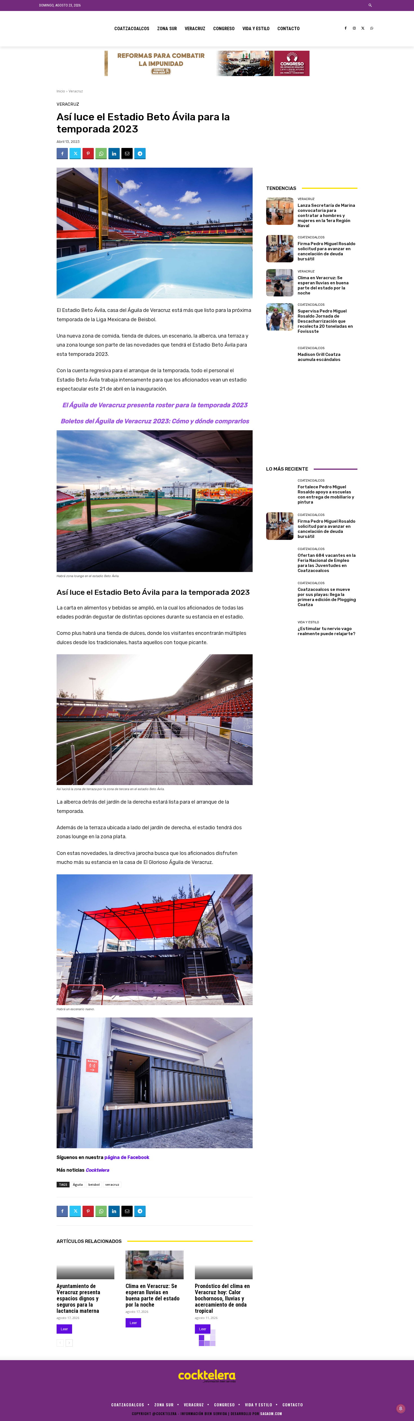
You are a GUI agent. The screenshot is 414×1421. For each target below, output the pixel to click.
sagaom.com (271, 1413)
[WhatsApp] (371, 28)
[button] (370, 5)
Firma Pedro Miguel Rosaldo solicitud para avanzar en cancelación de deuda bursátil (326, 251)
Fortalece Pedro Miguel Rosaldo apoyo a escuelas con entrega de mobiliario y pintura (326, 494)
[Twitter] (363, 28)
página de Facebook (126, 1157)
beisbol (94, 1184)
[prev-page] (60, 1343)
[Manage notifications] (400, 1408)
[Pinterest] (88, 153)
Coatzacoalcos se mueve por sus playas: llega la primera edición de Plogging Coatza (327, 597)
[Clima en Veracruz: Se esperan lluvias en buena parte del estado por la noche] (154, 1265)
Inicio (61, 91)
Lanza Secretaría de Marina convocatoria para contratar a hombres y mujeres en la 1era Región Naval (326, 215)
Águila (78, 1184)
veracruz (112, 1184)
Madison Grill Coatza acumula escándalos (319, 357)
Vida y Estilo (308, 622)
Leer (64, 1329)
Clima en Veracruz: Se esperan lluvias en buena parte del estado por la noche (152, 1295)
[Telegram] (140, 153)
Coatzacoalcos (311, 237)
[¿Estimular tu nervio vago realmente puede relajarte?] (279, 628)
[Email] (127, 153)
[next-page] (69, 1343)
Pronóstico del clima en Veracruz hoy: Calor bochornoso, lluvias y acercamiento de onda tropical (222, 1298)
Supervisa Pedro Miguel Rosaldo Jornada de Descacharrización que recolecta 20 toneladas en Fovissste (325, 321)
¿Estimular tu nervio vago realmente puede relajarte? (326, 631)
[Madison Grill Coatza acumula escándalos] (279, 354)
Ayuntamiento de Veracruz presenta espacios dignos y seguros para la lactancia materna (78, 1298)
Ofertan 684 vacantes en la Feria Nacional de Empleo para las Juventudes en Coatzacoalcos (327, 563)
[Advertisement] (311, 137)
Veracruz (76, 91)
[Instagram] (354, 28)
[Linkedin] (114, 153)
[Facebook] (345, 28)
